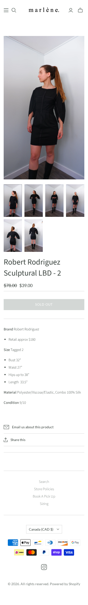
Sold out (44, 304)
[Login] (70, 10)
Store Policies (44, 489)
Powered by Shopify (65, 584)
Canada (41, 529)
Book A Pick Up (44, 496)
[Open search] (13, 10)
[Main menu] (6, 10)
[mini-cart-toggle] (80, 10)
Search (44, 481)
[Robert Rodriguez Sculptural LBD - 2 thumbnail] (13, 200)
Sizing (44, 503)
